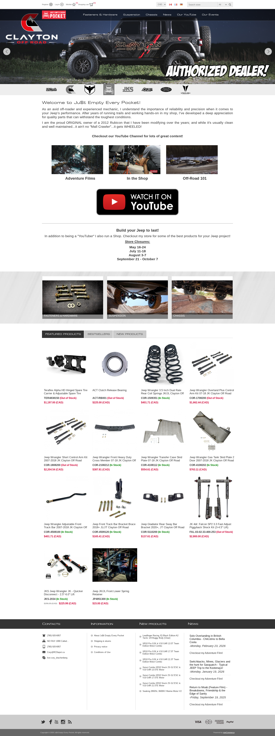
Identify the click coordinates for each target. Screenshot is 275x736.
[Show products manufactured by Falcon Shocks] (90, 89)
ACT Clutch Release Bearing (109, 390)
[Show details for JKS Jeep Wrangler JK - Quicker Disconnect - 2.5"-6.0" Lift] (66, 565)
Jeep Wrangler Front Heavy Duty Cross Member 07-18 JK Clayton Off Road (114, 460)
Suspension (117, 315)
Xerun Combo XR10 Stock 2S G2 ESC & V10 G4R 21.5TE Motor (161, 684)
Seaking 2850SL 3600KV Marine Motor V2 (162, 691)
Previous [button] (6, 51)
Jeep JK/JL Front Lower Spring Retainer (110, 593)
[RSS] (69, 721)
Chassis (179, 315)
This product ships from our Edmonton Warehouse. (63, 346)
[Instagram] (63, 721)
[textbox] (207, 4)
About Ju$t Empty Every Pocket (109, 635)
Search (230, 4)
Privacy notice (100, 646)
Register (45, 4)
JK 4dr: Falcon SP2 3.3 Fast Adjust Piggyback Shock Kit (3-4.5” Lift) (210, 526)
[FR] (175, 4)
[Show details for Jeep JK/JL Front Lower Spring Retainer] (115, 565)
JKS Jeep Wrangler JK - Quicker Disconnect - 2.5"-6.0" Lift (63, 593)
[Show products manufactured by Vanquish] (185, 89)
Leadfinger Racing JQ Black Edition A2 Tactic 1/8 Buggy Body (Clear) (160, 636)
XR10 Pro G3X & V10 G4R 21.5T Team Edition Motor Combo (161, 660)
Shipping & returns (102, 641)
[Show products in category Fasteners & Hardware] (72, 297)
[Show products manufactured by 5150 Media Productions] (52, 89)
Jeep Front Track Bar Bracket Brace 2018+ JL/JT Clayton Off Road (113, 526)
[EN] (170, 4)
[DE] (181, 4)
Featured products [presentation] (63, 334)
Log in (57, 4)
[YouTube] (56, 721)
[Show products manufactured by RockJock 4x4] (147, 89)
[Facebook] (49, 721)
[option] (137, 46)
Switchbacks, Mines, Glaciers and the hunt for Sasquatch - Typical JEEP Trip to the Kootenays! (210, 664)
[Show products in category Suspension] (137, 297)
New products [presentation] (130, 334)
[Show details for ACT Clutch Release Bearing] (115, 364)
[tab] (63, 334)
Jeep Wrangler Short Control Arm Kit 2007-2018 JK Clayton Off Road (65, 459)
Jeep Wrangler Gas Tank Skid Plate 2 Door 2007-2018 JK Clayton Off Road (212, 459)
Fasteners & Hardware (61, 315)
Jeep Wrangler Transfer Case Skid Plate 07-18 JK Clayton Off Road (161, 459)
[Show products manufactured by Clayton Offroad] (71, 89)
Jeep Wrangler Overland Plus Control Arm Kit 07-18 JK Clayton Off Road (212, 392)
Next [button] (268, 51)
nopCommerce (229, 732)
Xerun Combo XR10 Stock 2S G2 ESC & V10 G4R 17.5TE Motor (161, 676)
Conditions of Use (102, 652)
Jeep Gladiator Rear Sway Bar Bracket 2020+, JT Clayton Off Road (162, 526)
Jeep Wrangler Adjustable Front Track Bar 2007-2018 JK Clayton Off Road (65, 527)
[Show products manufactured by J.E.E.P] (109, 89)
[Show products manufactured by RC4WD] (166, 89)
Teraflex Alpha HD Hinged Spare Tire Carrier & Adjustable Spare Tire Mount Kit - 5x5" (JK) (65, 393)
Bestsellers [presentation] (99, 334)
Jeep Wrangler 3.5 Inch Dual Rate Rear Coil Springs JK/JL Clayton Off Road (162, 393)
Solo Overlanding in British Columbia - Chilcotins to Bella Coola (207, 639)
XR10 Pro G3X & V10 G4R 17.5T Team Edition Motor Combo (161, 652)
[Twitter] (43, 721)
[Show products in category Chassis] (202, 297)
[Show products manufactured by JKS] (128, 89)
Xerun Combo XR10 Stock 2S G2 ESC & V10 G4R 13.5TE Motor (161, 668)
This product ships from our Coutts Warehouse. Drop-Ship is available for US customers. (210, 481)
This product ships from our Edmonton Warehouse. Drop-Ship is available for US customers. (64, 548)
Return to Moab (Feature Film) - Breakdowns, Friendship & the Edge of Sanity (208, 690)
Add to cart (72, 382)
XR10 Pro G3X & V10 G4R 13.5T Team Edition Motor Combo (161, 644)
